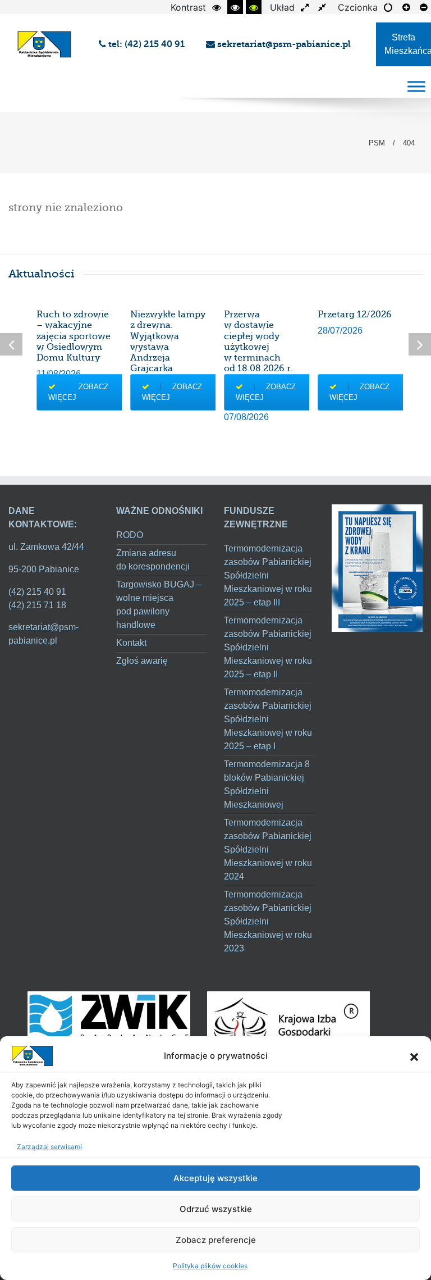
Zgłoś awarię (142, 661)
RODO (129, 535)
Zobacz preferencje (216, 1240)
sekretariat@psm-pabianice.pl (283, 44)
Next (420, 344)
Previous (11, 344)
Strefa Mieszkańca (407, 44)
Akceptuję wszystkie (215, 1178)
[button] (414, 1056)
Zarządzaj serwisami (49, 1146)
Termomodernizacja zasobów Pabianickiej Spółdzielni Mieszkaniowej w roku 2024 (268, 849)
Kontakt (131, 643)
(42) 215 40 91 (37, 591)
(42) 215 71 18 (37, 605)
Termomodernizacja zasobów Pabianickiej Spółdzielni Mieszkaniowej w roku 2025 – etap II (268, 647)
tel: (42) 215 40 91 (147, 44)
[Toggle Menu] (416, 86)
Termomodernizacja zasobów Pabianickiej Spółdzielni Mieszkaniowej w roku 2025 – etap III (268, 575)
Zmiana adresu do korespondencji (153, 559)
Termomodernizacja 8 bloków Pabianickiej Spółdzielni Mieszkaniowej (267, 784)
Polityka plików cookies (210, 1265)
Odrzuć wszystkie (216, 1209)
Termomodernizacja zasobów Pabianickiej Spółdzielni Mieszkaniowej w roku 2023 (268, 921)
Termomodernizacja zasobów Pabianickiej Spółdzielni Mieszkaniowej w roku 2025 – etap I (268, 719)
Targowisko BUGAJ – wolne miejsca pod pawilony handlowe (158, 605)
